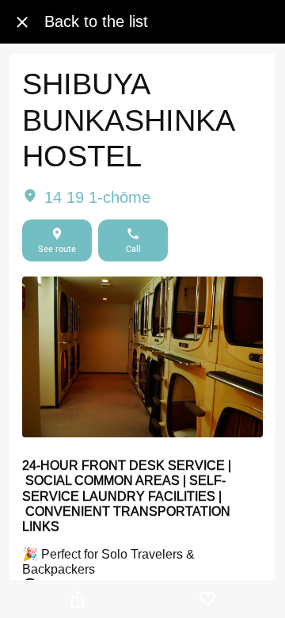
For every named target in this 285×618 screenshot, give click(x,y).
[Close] (22, 22)
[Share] (78, 599)
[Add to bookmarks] (207, 599)
